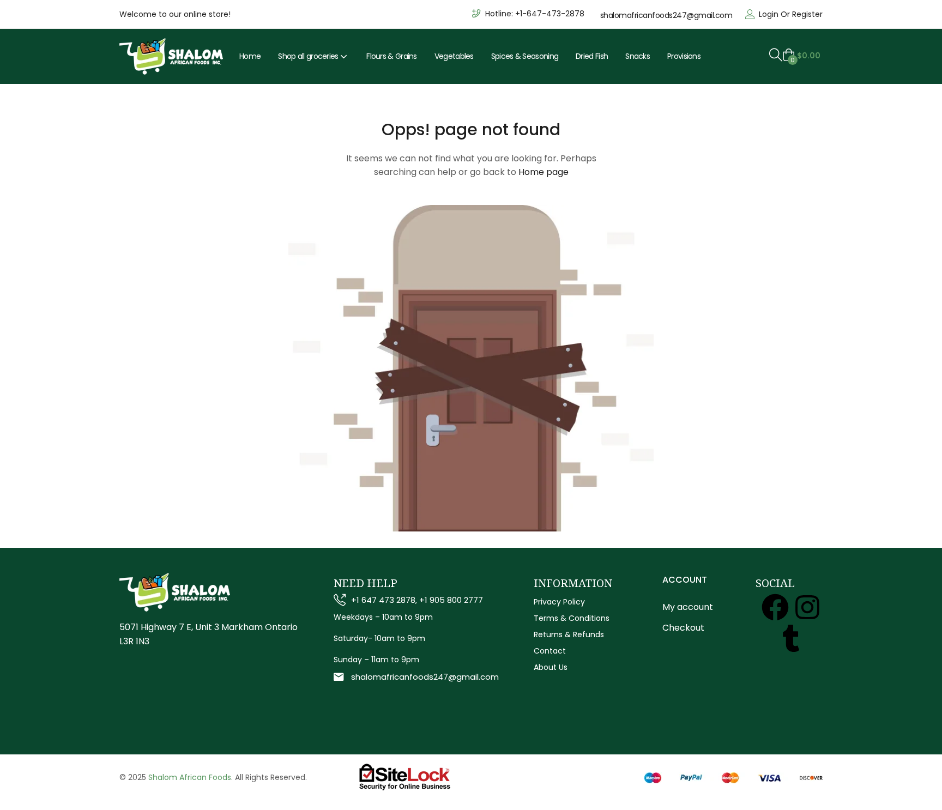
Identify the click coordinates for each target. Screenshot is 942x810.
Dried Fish (592, 56)
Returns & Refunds (569, 634)
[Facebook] (775, 607)
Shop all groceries (309, 56)
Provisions (684, 56)
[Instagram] (807, 607)
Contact (550, 650)
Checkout (683, 627)
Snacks (637, 56)
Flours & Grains (391, 56)
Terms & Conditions (571, 618)
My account (687, 607)
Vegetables (454, 56)
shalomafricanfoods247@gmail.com (666, 15)
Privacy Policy (559, 601)
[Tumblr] (791, 638)
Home (250, 56)
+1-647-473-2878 (549, 13)
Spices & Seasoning (524, 56)
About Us (550, 667)
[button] (801, 56)
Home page (543, 172)
